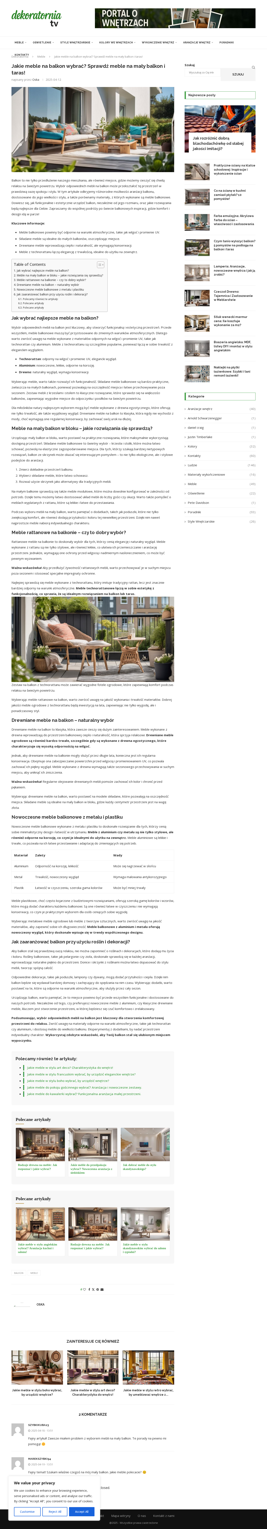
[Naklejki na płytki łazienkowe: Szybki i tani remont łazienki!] (197, 374)
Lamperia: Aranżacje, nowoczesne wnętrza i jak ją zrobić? (234, 270)
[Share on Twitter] (93, 1289)
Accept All (81, 1512)
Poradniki (226, 42)
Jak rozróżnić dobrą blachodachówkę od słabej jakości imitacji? (218, 143)
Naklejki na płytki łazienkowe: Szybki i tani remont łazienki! (232, 371)
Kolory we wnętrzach (116, 42)
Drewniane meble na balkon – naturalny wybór (48, 285)
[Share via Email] (102, 1289)
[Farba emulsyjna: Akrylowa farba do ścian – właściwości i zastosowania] (197, 222)
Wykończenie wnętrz (158, 42)
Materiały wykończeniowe (222, 474)
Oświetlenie (42, 42)
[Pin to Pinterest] (97, 1289)
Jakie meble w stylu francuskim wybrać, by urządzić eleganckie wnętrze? (81, 1074)
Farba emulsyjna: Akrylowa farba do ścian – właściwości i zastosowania (234, 220)
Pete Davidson (222, 502)
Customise (27, 1512)
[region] (54, 1498)
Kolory (222, 446)
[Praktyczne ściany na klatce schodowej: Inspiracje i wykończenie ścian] (197, 172)
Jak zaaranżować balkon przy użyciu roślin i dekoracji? (52, 294)
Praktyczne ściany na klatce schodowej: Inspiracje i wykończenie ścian (234, 169)
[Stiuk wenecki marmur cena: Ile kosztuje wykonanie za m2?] (197, 323)
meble (34, 1272)
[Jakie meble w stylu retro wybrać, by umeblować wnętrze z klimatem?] (148, 1367)
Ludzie (222, 465)
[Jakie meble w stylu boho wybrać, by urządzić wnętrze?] (37, 1367)
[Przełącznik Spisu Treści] (98, 264)
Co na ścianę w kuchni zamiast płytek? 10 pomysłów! (230, 194)
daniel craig (222, 427)
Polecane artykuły (33, 303)
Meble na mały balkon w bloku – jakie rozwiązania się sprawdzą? (60, 275)
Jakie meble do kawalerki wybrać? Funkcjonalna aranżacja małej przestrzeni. (84, 1094)
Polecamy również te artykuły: (40, 299)
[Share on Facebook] (89, 1289)
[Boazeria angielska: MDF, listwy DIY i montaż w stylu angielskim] (197, 348)
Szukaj (238, 74)
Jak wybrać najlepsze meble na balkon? (43, 270)
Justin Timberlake (222, 437)
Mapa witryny (121, 1516)
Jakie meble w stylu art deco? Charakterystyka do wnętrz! (70, 1067)
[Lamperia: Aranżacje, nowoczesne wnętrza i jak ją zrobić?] (197, 273)
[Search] (253, 67)
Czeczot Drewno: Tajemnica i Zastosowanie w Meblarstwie (233, 295)
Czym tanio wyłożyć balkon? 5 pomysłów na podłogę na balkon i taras (234, 245)
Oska (35, 80)
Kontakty (22, 54)
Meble (19, 42)
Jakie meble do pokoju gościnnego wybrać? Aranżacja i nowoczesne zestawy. (84, 1087)
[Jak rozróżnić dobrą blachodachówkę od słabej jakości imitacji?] (220, 129)
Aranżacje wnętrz (196, 42)
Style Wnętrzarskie (75, 42)
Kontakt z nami (163, 1516)
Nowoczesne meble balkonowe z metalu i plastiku (50, 289)
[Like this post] (84, 1289)
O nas (142, 1516)
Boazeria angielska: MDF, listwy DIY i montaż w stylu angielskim (233, 346)
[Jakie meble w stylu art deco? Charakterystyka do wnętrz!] (93, 1367)
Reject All (55, 1512)
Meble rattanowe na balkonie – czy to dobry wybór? (51, 280)
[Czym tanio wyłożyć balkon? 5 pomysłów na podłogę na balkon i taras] (197, 247)
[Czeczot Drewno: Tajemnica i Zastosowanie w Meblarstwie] (197, 298)
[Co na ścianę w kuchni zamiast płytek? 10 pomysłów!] (197, 197)
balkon (18, 1272)
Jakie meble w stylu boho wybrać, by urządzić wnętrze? (68, 1081)
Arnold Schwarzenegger (222, 418)
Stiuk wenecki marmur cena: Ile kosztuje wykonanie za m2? (230, 321)
